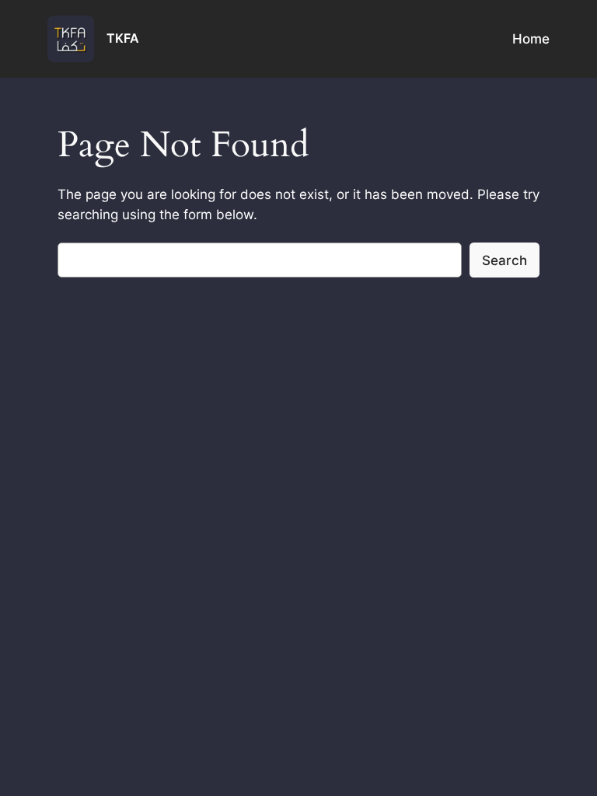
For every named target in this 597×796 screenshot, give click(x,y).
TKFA (122, 38)
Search (504, 260)
